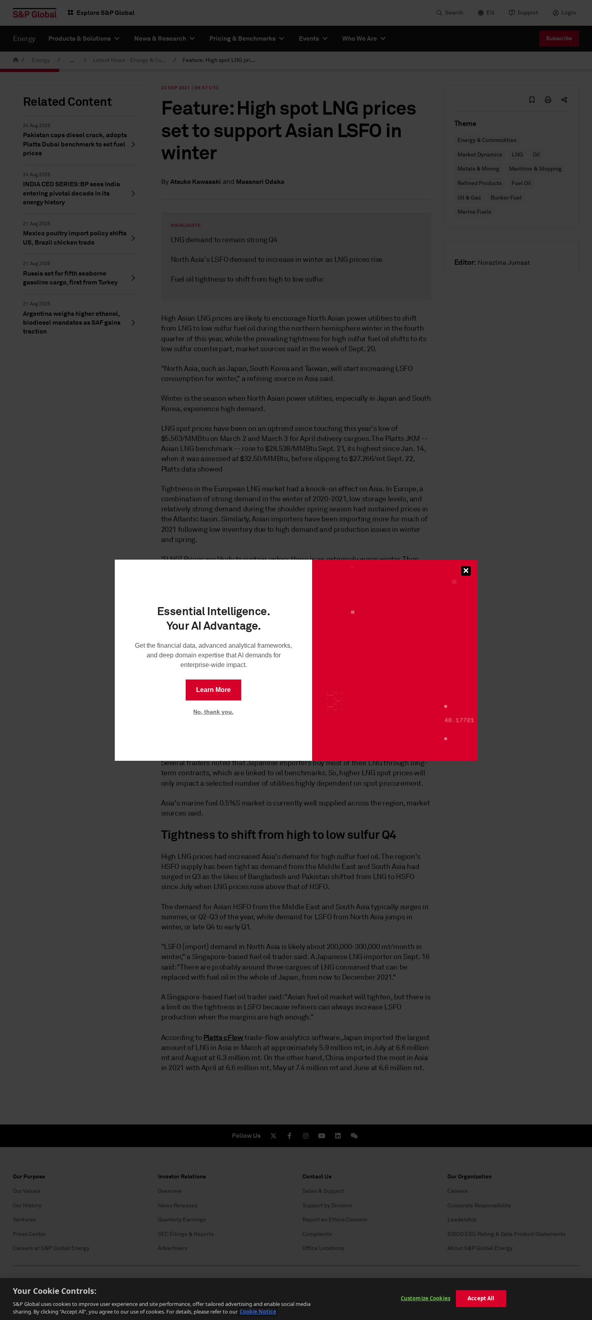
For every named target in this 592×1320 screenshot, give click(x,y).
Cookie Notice (258, 1311)
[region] (296, 1299)
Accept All (481, 1298)
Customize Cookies (425, 1298)
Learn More (213, 689)
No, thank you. (213, 711)
